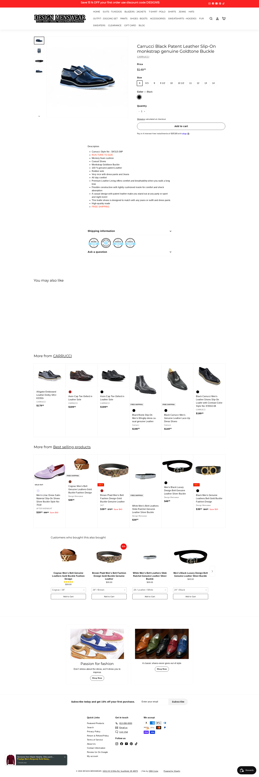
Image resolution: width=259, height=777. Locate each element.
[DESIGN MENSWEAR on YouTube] (150, 405)
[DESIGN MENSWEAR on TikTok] (160, 405)
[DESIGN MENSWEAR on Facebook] (145, 405)
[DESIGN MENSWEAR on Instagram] (141, 405)
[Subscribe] (163, 396)
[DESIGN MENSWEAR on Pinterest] (155, 405)
